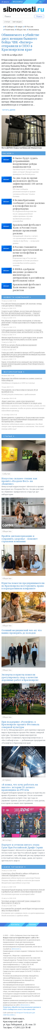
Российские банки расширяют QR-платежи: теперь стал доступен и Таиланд (22, 304)
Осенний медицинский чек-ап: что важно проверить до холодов (22, 631)
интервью (6, 780)
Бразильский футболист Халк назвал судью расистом (27, 287)
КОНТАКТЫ (15, 925)
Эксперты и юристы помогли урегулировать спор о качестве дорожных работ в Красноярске (20, 677)
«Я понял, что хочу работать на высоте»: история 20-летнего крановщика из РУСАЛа (20, 787)
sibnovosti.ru (16, 949)
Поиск (39, 16)
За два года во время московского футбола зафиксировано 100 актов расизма (27, 182)
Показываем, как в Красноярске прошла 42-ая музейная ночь (20, 391)
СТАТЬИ (9, 436)
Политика (9, 29)
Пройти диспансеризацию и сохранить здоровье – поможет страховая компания (20, 538)
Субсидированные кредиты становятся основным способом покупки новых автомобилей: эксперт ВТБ (22, 331)
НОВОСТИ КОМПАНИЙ (17, 297)
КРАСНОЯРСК (18, 2)
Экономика (33, 29)
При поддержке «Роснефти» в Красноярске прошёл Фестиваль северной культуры (20, 724)
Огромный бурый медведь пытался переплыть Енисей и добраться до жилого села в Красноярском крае (23, 891)
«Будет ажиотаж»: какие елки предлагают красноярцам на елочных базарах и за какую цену (22, 402)
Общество (21, 29)
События (6, 474)
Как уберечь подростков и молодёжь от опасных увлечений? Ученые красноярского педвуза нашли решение (22, 322)
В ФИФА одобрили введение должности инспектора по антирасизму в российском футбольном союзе (28, 275)
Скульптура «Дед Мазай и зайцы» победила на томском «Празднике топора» (20, 874)
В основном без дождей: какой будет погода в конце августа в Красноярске (23, 909)
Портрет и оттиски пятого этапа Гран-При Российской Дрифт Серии (22, 846)
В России (29, 26)
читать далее (8, 109)
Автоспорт (7, 840)
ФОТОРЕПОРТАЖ (14, 372)
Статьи (7, 22)
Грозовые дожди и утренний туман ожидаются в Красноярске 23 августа (21, 902)
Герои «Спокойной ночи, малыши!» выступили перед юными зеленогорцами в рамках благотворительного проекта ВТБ (23, 364)
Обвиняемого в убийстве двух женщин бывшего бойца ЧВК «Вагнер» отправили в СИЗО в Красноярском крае (20, 42)
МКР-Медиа (17, 22)
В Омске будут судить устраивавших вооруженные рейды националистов (25, 162)
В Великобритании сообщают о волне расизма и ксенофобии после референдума (29, 204)
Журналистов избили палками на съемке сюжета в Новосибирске (22, 379)
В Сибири (9, 26)
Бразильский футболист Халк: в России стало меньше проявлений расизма (27, 229)
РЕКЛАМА (32, 925)
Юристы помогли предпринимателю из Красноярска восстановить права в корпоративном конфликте (23, 586)
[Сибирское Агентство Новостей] (23, 9)
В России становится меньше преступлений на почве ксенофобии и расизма (28, 251)
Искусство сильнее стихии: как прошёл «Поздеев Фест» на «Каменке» (19, 481)
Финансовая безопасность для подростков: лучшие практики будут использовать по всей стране (22, 338)
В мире (19, 26)
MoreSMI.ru (11, 1015)
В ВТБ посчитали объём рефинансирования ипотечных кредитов (19, 346)
